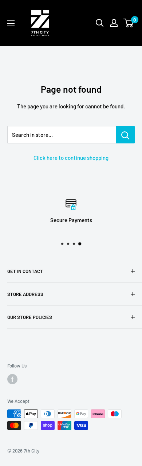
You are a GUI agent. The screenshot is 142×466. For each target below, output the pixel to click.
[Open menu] (11, 23)
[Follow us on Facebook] (12, 379)
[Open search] (100, 23)
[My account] (114, 23)
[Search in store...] (125, 134)
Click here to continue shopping (71, 157)
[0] (128, 23)
